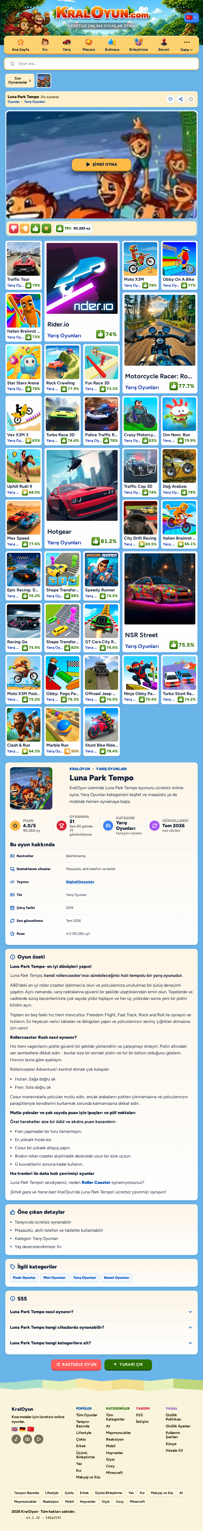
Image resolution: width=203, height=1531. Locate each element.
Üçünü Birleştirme (85, 1455)
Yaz (79, 1464)
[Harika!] (35, 228)
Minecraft (114, 1473)
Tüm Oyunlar (86, 1415)
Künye (171, 1444)
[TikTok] (16, 1439)
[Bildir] (190, 99)
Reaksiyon (115, 1439)
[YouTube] (38, 1439)
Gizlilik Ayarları (178, 1426)
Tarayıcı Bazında (82, 1424)
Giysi (110, 1460)
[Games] (14, 1429)
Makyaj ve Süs (88, 1477)
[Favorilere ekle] (170, 99)
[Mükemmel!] (46, 228)
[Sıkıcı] (14, 228)
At (108, 1426)
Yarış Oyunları (34, 101)
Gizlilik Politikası (173, 1417)
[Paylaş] (180, 99)
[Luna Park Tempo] (43, 80)
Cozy (110, 1466)
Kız (78, 1471)
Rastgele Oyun (79, 1364)
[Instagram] (27, 1439)
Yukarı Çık (131, 1364)
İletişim (142, 1422)
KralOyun (80, 769)
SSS (139, 1415)
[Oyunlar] (191, 18)
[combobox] (105, 64)
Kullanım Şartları (173, 1435)
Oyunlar (14, 101)
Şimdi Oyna (105, 164)
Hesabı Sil (174, 1451)
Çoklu (81, 1439)
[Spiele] (22, 1429)
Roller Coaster (96, 1182)
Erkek (81, 1446)
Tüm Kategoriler (115, 1417)
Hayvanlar (114, 1453)
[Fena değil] (24, 228)
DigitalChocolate (80, 882)
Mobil (110, 1446)
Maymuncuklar (118, 1433)
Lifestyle (83, 1433)
